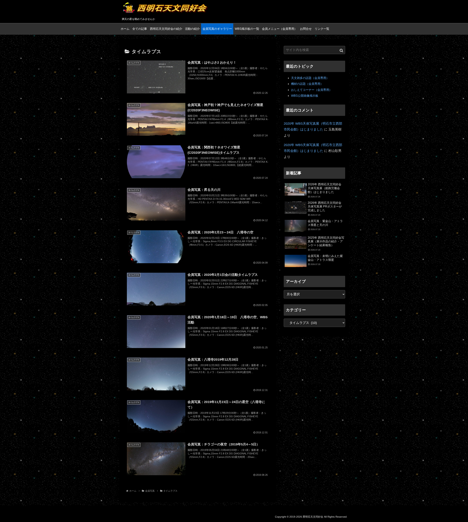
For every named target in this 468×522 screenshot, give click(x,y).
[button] (341, 50)
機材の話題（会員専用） (307, 83)
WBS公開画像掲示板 (304, 95)
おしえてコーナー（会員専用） (311, 89)
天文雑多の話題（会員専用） (310, 78)
